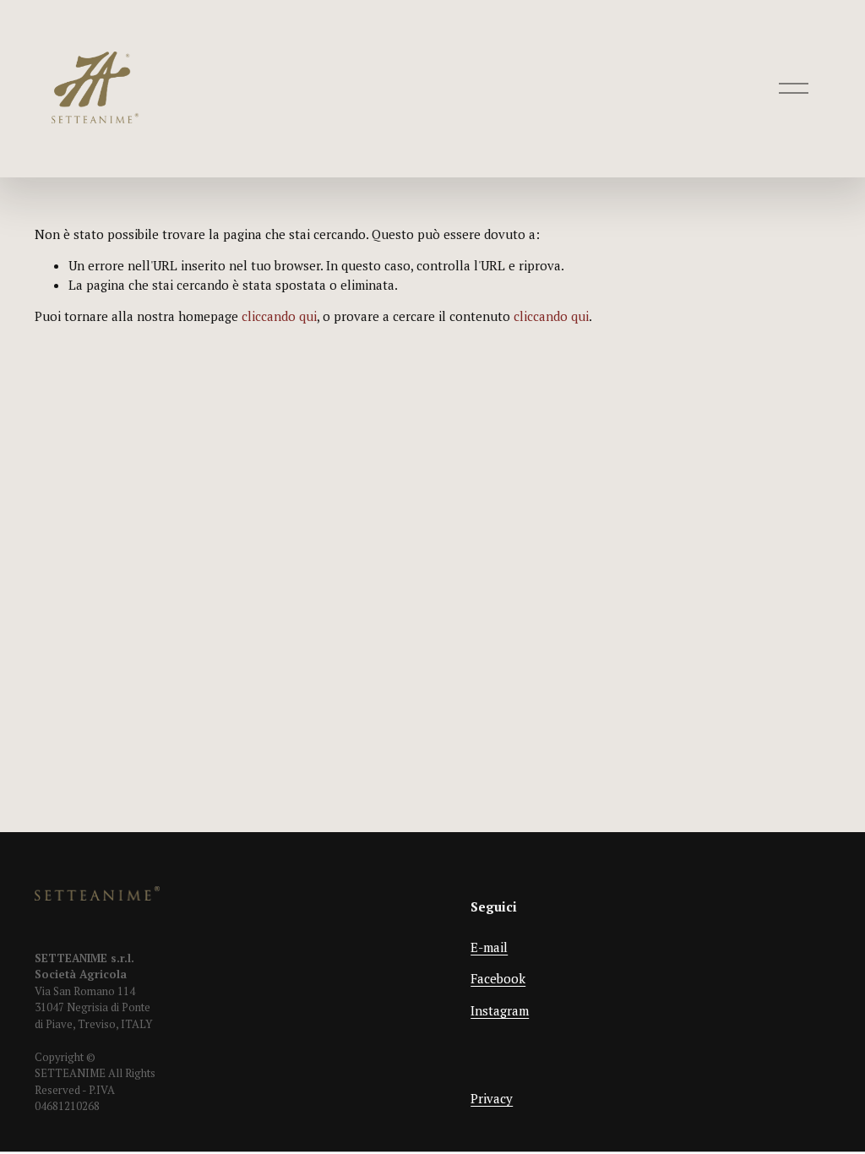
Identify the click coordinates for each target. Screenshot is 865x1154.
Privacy (492, 1098)
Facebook (498, 978)
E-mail (489, 947)
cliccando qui (279, 316)
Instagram (500, 1010)
